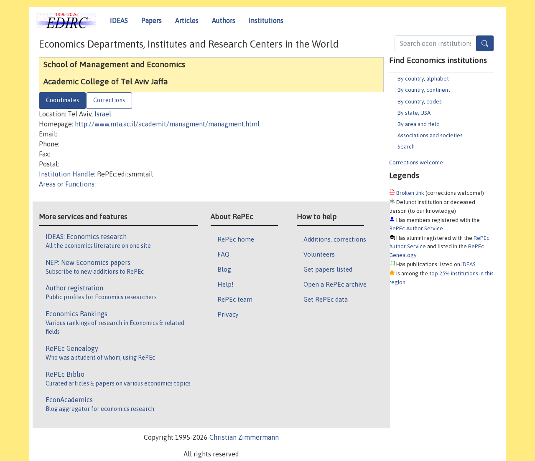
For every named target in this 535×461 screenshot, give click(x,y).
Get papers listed (327, 269)
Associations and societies (430, 135)
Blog (224, 269)
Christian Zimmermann (244, 437)
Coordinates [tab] (62, 100)
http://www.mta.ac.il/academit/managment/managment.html (167, 124)
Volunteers (319, 254)
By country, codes (419, 101)
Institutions (266, 20)
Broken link (410, 192)
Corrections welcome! (417, 162)
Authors (223, 20)
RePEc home (235, 239)
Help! (225, 284)
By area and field (418, 124)
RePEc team (234, 299)
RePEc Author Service (416, 228)
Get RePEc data (325, 299)
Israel (102, 114)
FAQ (223, 254)
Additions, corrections (334, 239)
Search (406, 146)
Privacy (227, 314)
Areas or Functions (66, 184)
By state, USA (414, 112)
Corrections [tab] (109, 100)
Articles (187, 20)
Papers (151, 20)
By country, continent (423, 89)
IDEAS (119, 20)
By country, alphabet (423, 78)
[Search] (485, 43)
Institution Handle (66, 174)
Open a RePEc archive (335, 284)
